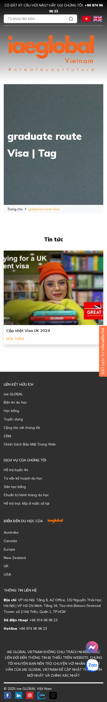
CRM (7, 436)
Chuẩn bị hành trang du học (26, 495)
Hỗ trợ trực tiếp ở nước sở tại (26, 503)
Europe (9, 549)
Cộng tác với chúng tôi (22, 427)
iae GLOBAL (13, 394)
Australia (11, 532)
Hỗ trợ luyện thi (16, 470)
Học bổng (11, 410)
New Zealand (15, 557)
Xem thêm (15, 338)
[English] (97, 18)
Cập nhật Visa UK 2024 (28, 330)
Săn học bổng (15, 486)
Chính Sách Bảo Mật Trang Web (30, 444)
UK (6, 566)
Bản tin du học (15, 402)
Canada (10, 541)
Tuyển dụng (13, 419)
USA (7, 574)
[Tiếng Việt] (86, 18)
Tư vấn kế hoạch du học (23, 478)
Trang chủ (15, 209)
